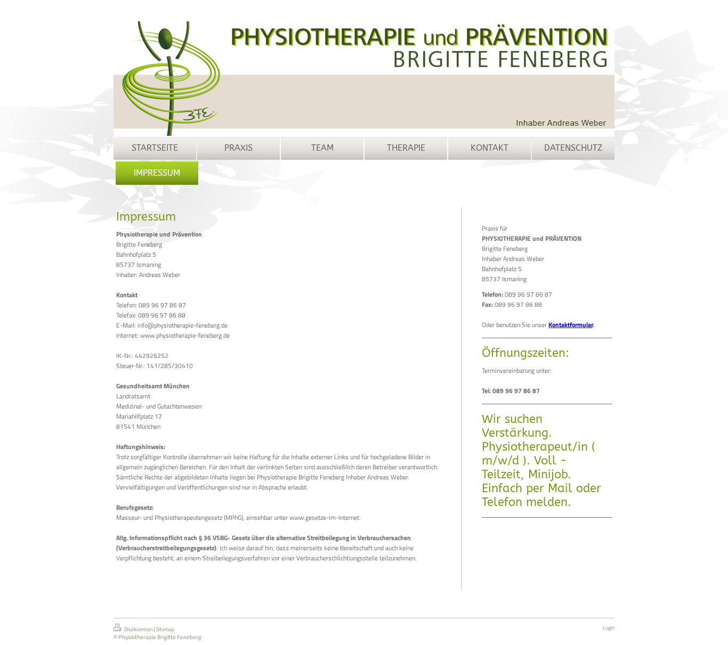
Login (608, 628)
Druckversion (138, 629)
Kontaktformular (570, 325)
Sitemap (165, 629)
